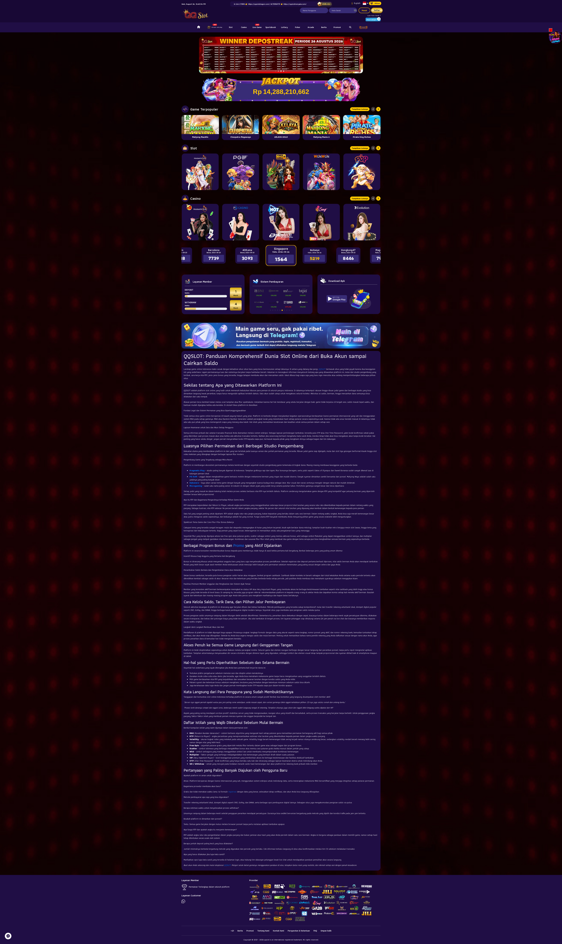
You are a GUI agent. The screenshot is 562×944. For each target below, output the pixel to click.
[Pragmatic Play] (200, 172)
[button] (359, 55)
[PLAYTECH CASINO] (281, 222)
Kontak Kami (278, 930)
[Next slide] (378, 109)
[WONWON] (321, 172)
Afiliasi (377, 3)
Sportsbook (270, 27)
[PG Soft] (240, 172)
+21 (232, 930)
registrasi (232, 791)
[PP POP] (361, 172)
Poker (297, 27)
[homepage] (198, 27)
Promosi (337, 27)
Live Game (257, 27)
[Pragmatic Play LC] (200, 222)
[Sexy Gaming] (321, 222)
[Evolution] (361, 222)
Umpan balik (326, 930)
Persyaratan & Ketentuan (299, 930)
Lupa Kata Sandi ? (374, 15)
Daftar (377, 10)
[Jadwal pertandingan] (324, 4)
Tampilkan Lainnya (360, 109)
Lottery (284, 27)
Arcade (311, 27)
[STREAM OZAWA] (555, 37)
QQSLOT (322, 369)
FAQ (315, 930)
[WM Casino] (240, 222)
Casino (244, 27)
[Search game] (350, 27)
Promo (238, 545)
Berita (324, 27)
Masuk (364, 10)
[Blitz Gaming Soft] (281, 172)
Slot (231, 27)
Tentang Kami (263, 930)
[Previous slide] (373, 109)
